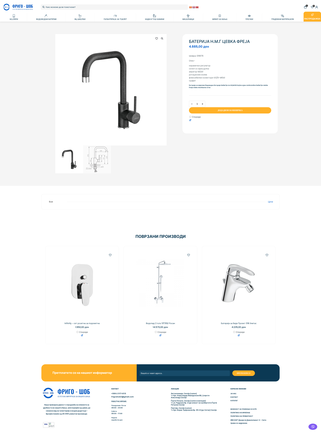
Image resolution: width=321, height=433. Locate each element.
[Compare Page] (190, 120)
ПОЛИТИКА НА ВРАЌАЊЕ (240, 413)
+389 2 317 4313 (118, 393)
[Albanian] (197, 7)
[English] (194, 7)
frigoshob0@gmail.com (122, 397)
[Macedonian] (190, 7)
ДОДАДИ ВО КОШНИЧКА (230, 110)
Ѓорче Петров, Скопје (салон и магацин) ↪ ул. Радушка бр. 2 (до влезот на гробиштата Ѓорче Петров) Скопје (194, 403)
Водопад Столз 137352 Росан (160, 323)
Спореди (196, 116)
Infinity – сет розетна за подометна (82, 323)
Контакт (234, 397)
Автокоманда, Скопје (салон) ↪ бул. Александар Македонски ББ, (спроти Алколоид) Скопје (190, 395)
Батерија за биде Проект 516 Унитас (239, 323)
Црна (270, 201)
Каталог (234, 401)
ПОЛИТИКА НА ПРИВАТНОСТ (241, 416)
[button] (162, 38)
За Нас (233, 393)
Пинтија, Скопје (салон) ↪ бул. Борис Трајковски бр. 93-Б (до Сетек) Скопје (194, 409)
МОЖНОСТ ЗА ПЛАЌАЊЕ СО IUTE (243, 409)
